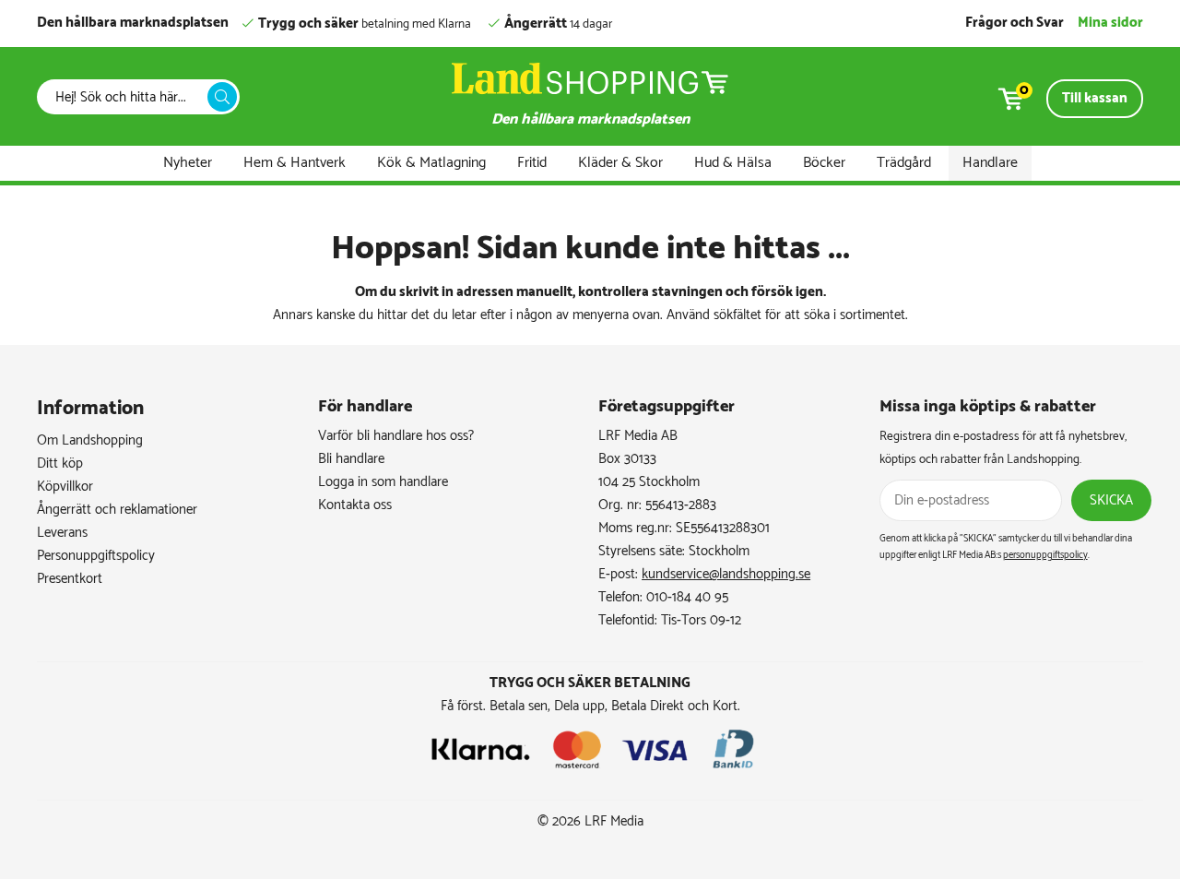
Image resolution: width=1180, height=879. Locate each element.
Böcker (824, 162)
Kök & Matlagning (431, 162)
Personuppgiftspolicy (96, 555)
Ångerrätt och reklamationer (117, 509)
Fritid (532, 162)
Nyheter (187, 162)
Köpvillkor (65, 486)
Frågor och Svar (1014, 22)
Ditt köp (60, 463)
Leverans (62, 532)
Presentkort (69, 578)
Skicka (1111, 500)
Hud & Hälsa (733, 162)
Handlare (990, 162)
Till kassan (1094, 98)
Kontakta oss (355, 505)
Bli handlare (351, 458)
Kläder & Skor (620, 162)
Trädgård (904, 162)
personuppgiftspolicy (1045, 555)
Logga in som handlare (383, 481)
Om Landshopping (90, 440)
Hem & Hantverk (294, 162)
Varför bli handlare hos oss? (396, 435)
